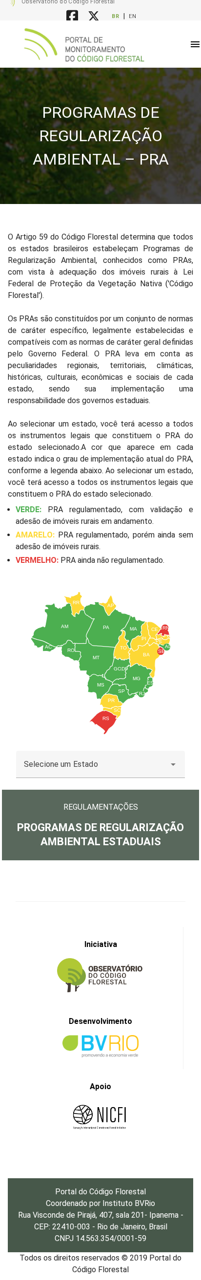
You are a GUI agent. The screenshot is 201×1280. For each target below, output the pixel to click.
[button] (195, 44)
